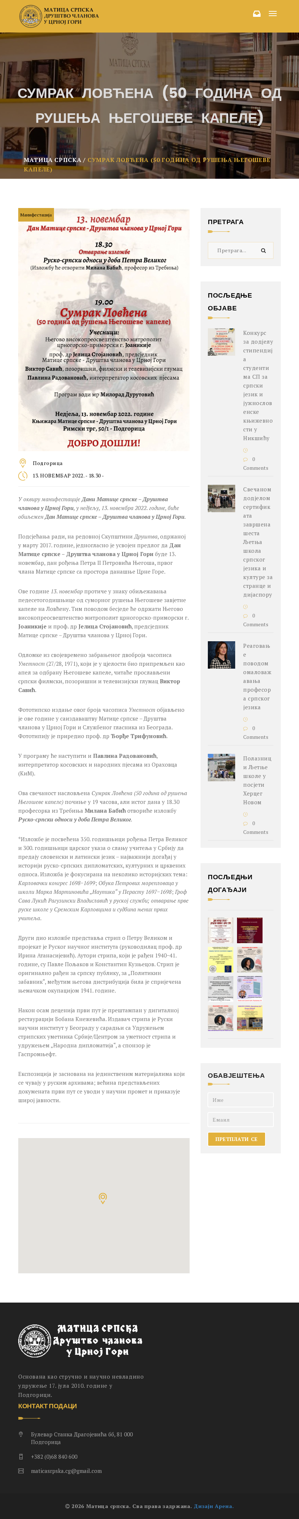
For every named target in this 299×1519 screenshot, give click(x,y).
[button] (104, 1199)
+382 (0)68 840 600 (54, 1456)
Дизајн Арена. (214, 1506)
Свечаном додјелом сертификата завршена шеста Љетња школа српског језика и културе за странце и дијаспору (258, 541)
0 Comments (255, 463)
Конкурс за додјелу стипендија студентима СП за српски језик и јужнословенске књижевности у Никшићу (258, 385)
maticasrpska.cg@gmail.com (66, 1470)
